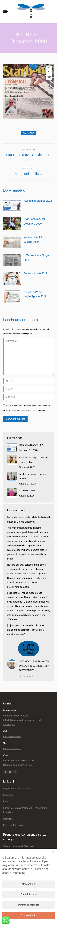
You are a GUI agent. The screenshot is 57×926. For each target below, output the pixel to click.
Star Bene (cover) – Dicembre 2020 (35, 221)
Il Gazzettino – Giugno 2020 (37, 257)
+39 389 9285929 (12, 736)
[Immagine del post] (12, 205)
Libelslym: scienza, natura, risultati (33, 476)
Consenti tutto (28, 915)
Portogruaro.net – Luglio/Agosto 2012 (35, 294)
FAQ (5, 801)
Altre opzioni (29, 884)
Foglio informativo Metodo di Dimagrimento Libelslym (25, 810)
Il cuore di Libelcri (28, 490)
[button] (20, 676)
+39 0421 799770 (12, 748)
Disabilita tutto (29, 894)
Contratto (8, 818)
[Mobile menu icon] (5, 11)
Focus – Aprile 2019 (35, 273)
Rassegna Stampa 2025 (38, 201)
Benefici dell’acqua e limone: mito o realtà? (33, 460)
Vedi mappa (9, 724)
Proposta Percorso (13, 825)
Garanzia (8, 795)
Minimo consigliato (28, 905)
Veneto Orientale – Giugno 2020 (35, 239)
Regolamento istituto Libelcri (17, 788)
